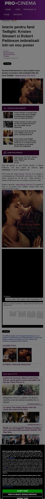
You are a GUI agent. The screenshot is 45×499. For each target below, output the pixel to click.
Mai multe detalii (10, 457)
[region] (22, 471)
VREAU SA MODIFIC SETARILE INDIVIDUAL (22, 494)
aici (7, 467)
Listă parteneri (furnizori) (7, 486)
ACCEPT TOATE (22, 491)
